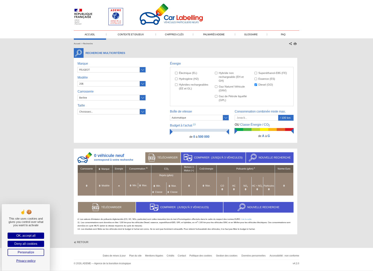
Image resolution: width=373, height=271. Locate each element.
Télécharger (167, 157)
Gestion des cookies (226, 255)
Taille (81, 105)
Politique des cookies (200, 255)
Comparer (218, 157)
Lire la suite (246, 219)
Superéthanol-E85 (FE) (272, 72)
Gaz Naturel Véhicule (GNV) (232, 88)
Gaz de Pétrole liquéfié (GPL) (233, 98)
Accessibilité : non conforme (284, 255)
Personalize (26, 252)
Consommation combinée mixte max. (260, 111)
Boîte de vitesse (181, 111)
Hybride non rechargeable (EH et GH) (231, 76)
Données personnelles (253, 255)
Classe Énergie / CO (252, 125)
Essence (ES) (266, 78)
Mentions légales (154, 255)
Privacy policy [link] (26, 260)
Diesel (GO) (265, 84)
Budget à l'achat (183, 125)
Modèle (83, 77)
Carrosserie (86, 91)
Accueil (77, 43)
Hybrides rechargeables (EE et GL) (193, 86)
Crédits (170, 255)
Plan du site (135, 255)
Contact (182, 255)
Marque (83, 63)
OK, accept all (26, 235)
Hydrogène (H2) (189, 78)
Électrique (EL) (188, 72)
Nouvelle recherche (275, 157)
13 (194, 124)
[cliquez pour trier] (87, 183)
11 (147, 168)
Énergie (175, 63)
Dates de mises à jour (114, 255)
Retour (82, 242)
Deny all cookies (25, 243)
